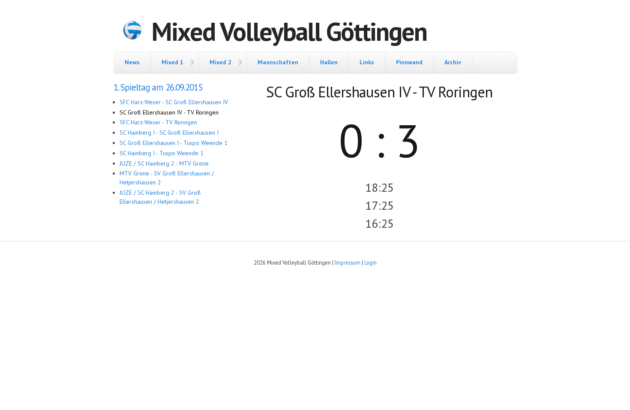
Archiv (452, 62)
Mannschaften (278, 62)
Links (367, 62)
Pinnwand (409, 62)
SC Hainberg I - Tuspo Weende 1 (162, 153)
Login (370, 262)
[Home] (132, 31)
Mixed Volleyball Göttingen (289, 31)
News (132, 62)
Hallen (329, 62)
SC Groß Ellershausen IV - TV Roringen (169, 112)
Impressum (347, 262)
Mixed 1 (172, 62)
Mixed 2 (220, 62)
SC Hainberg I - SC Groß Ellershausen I (169, 132)
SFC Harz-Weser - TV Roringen (158, 122)
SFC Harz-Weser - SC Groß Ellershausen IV (174, 102)
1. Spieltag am (158, 87)
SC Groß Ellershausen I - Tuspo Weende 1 (174, 143)
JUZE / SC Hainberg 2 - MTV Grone (164, 163)
